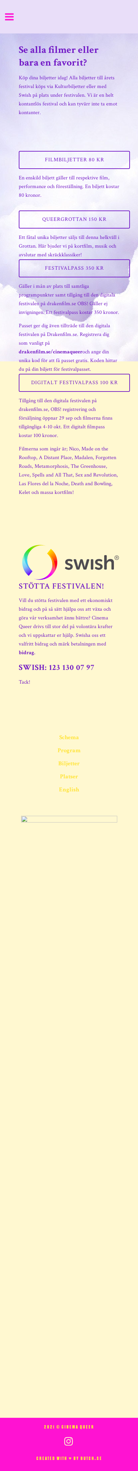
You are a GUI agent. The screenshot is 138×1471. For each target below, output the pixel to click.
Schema (69, 737)
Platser (69, 776)
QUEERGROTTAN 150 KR (74, 219)
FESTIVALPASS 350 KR (74, 268)
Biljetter (69, 763)
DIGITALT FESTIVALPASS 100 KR (74, 382)
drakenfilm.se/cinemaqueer (50, 351)
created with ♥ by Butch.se (69, 1458)
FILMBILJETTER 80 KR (74, 159)
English (69, 789)
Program (69, 750)
